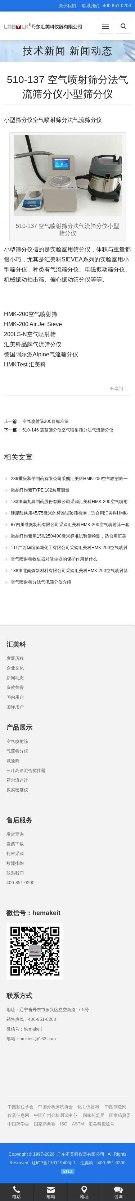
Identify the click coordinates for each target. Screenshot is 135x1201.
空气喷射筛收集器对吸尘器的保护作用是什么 (54, 559)
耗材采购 (15, 853)
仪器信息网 (18, 1115)
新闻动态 (91, 50)
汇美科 (86, 1162)
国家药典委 (120, 1115)
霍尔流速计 (17, 780)
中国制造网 (115, 1106)
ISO (63, 1124)
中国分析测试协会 (55, 1106)
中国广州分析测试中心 (55, 1115)
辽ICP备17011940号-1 (54, 1162)
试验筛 (12, 760)
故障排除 (15, 863)
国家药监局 (93, 1115)
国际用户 (15, 706)
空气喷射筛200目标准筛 (45, 421)
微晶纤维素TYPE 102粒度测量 (40, 490)
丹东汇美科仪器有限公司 (80, 1154)
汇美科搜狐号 (101, 1124)
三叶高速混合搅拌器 (25, 770)
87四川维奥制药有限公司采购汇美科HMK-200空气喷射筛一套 (70, 524)
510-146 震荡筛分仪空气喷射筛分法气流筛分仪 (67, 430)
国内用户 (15, 697)
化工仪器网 (88, 1106)
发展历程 (15, 658)
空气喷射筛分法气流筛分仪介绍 (41, 582)
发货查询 (15, 834)
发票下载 (15, 843)
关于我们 (67, 5)
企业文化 (15, 668)
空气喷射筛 (17, 741)
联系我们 (90, 5)
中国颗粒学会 (20, 1106)
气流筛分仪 (17, 751)
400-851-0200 (20, 882)
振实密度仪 (17, 790)
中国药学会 (18, 1124)
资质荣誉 (15, 687)
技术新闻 (44, 50)
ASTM (78, 1124)
